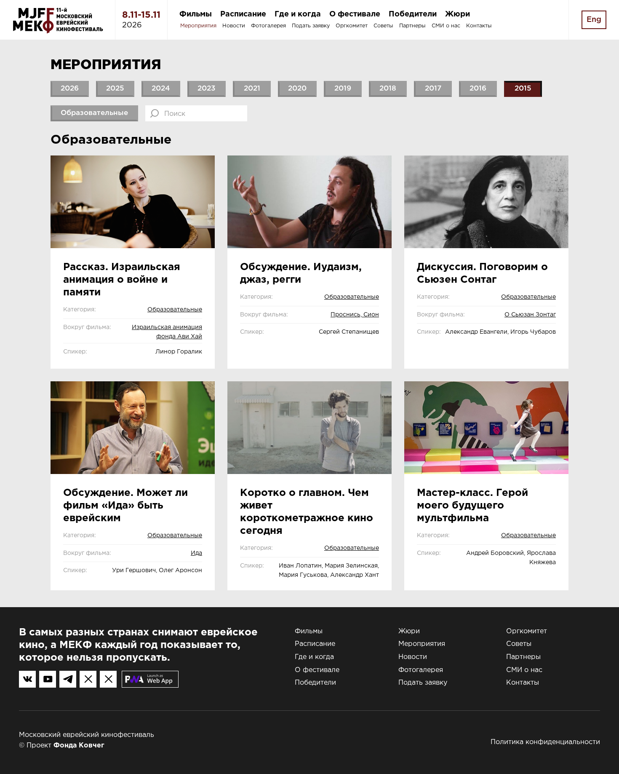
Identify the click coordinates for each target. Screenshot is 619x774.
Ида (196, 553)
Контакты (479, 26)
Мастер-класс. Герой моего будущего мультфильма (472, 505)
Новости (233, 26)
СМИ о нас (446, 26)
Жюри (457, 14)
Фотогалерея (268, 26)
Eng (594, 19)
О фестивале (354, 14)
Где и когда (298, 14)
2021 (252, 89)
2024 (161, 89)
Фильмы (195, 14)
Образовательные (94, 113)
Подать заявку (311, 26)
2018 (387, 89)
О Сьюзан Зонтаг (530, 314)
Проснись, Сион (355, 314)
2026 (70, 89)
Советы (383, 26)
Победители (413, 14)
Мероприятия (198, 26)
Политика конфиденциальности (545, 742)
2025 (115, 89)
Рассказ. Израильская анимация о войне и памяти (121, 279)
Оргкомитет (352, 26)
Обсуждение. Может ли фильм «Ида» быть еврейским (125, 505)
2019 (342, 89)
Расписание (243, 14)
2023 (206, 89)
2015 (523, 89)
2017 (433, 89)
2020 (297, 89)
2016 (478, 89)
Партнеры (412, 26)
